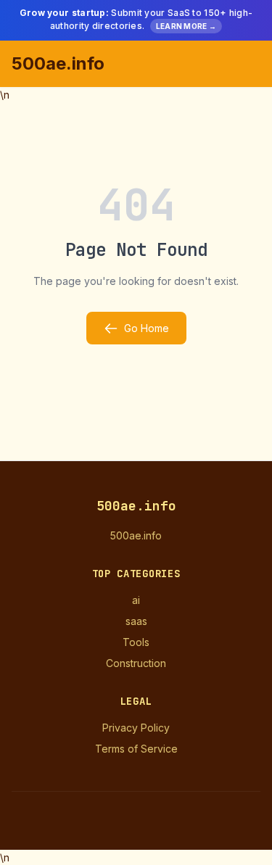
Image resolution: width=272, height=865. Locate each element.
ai (136, 600)
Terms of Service (136, 748)
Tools (136, 642)
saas (136, 621)
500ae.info (58, 63)
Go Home (146, 328)
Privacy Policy (136, 727)
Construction (136, 663)
